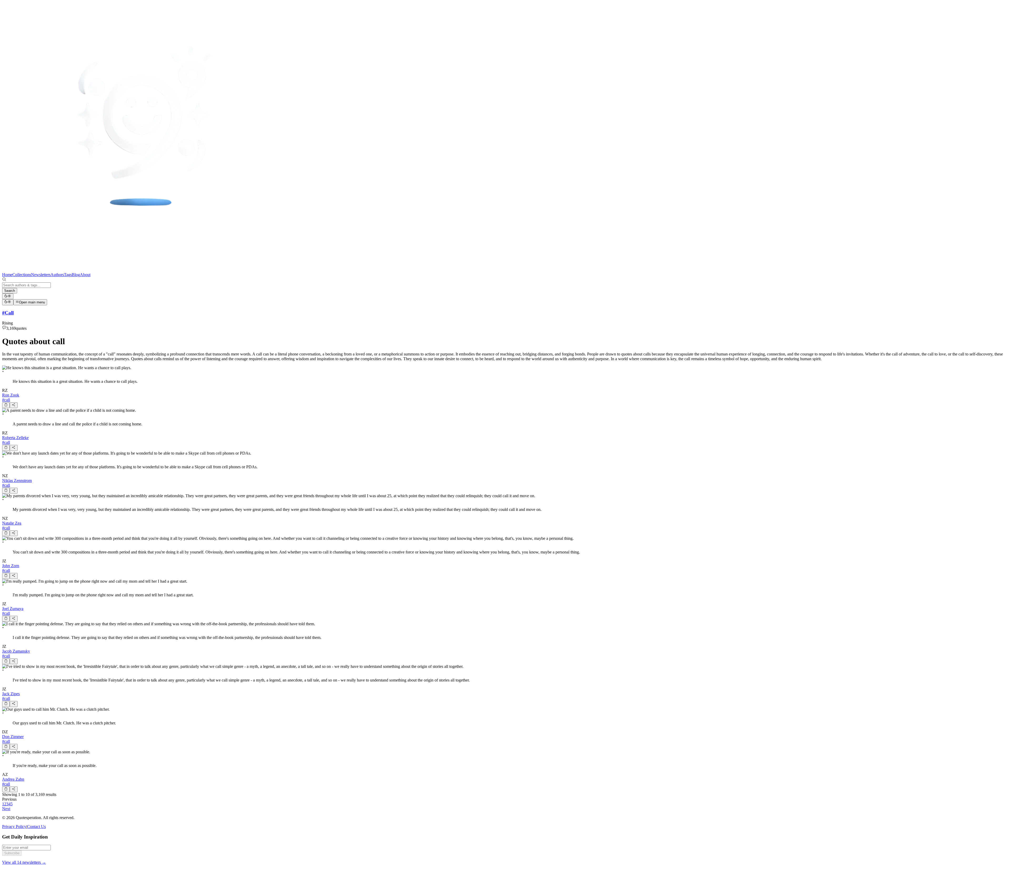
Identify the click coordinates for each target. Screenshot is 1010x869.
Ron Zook (10, 395)
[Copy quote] (6, 405)
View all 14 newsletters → (24, 862)
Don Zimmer (13, 736)
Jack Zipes (11, 694)
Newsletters (40, 274)
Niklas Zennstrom (17, 480)
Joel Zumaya (12, 608)
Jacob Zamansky (16, 651)
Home (7, 274)
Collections (21, 274)
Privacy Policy (14, 826)
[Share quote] (13, 405)
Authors (57, 274)
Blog (76, 274)
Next (6, 808)
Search (9, 291)
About (85, 274)
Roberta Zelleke (15, 437)
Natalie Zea (11, 523)
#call (6, 400)
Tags (68, 274)
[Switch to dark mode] (7, 296)
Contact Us (36, 826)
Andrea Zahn (13, 779)
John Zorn (10, 565)
